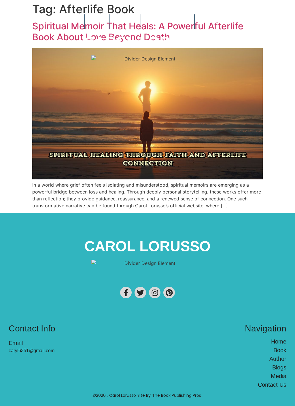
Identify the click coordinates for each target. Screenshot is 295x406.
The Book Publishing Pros (176, 395)
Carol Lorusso (147, 42)
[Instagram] (154, 292)
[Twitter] (140, 292)
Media (181, 21)
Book (97, 21)
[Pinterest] (169, 292)
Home (71, 21)
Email (16, 343)
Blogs (154, 21)
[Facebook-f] (126, 292)
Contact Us (215, 21)
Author (125, 21)
